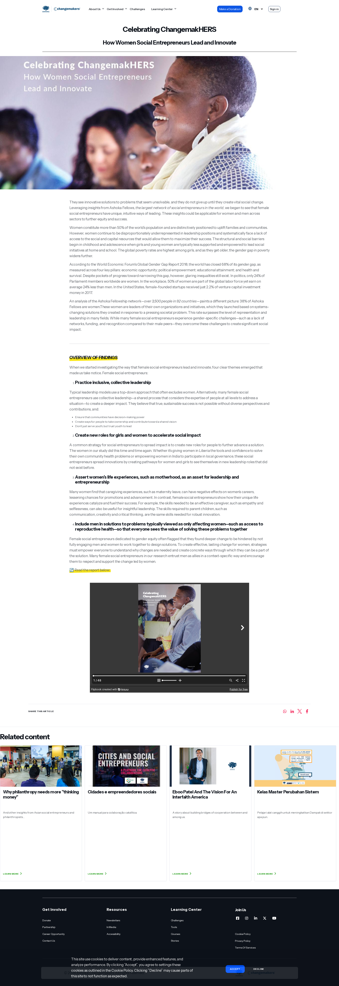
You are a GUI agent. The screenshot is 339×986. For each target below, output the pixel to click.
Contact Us (48, 940)
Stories (175, 940)
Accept (235, 969)
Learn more (11, 873)
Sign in (274, 9)
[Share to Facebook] (307, 711)
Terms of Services (245, 947)
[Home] (61, 9)
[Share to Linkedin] (292, 711)
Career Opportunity (53, 934)
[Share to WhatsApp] (285, 711)
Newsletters (113, 920)
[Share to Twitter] (300, 711)
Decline (258, 969)
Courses (175, 934)
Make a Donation (230, 9)
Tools (174, 927)
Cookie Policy (242, 934)
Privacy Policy (242, 940)
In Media (111, 927)
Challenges (137, 9)
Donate (46, 920)
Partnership (48, 927)
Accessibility (113, 934)
